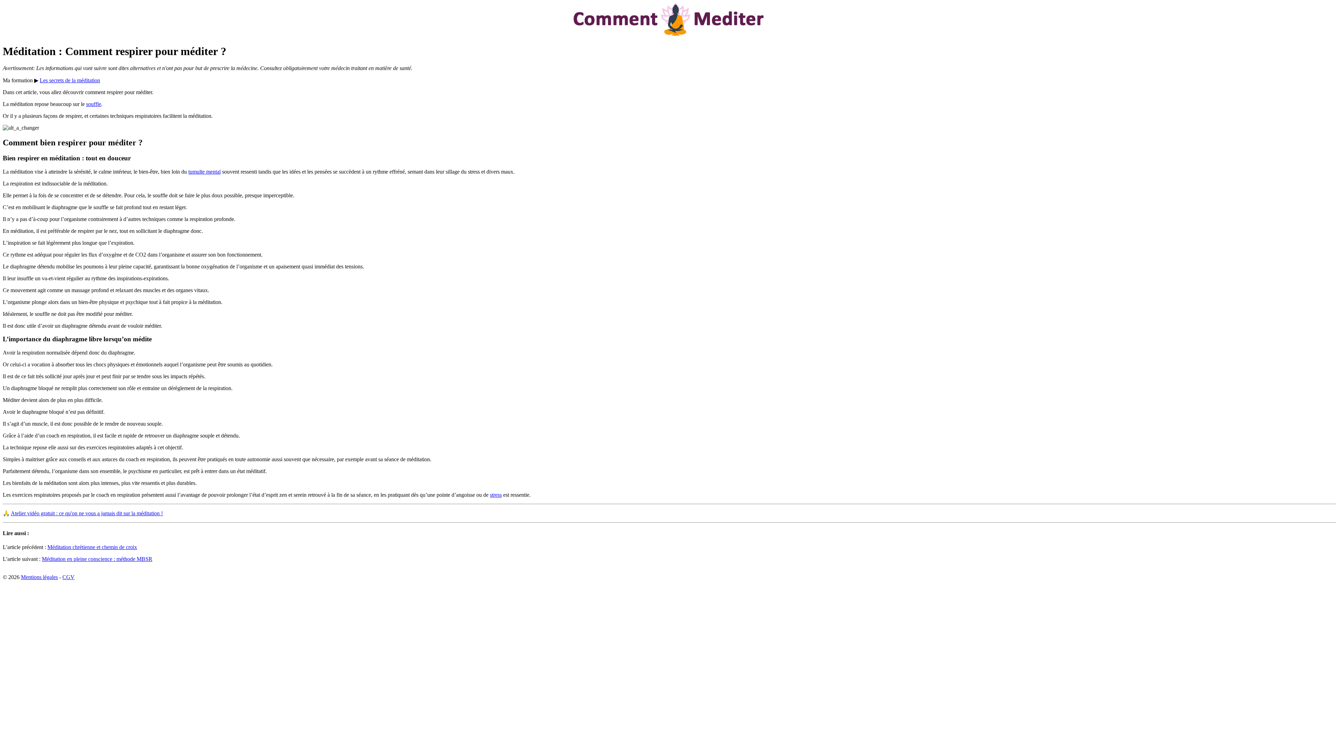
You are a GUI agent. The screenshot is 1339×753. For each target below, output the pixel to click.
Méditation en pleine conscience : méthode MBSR (97, 559)
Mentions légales (39, 577)
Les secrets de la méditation (70, 80)
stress (496, 495)
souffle (93, 104)
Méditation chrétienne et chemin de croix (92, 547)
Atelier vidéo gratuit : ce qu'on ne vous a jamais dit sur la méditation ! (87, 513)
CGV (68, 577)
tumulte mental (204, 172)
